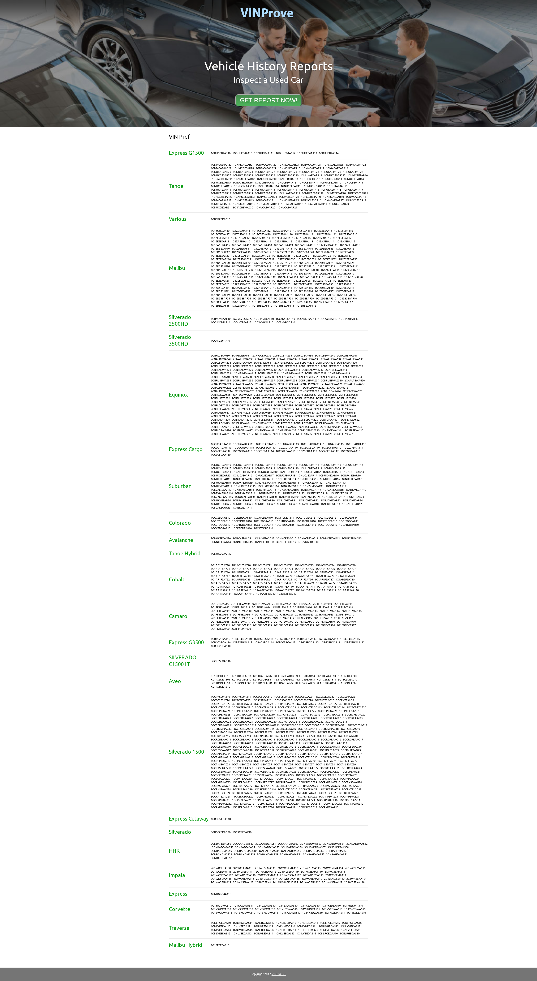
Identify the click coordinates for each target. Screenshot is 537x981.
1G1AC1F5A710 (286, 594)
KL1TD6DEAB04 (326, 683)
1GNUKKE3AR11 (221, 479)
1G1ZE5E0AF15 (301, 238)
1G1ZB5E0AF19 (240, 305)
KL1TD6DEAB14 (305, 676)
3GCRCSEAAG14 (308, 746)
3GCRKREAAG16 (243, 757)
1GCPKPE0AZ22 (307, 796)
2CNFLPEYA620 (308, 420)
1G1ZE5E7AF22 (240, 280)
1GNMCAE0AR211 (313, 168)
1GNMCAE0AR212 (337, 168)
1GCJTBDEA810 (285, 521)
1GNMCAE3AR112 (292, 204)
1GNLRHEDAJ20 (308, 930)
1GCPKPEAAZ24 (350, 779)
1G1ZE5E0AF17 (342, 238)
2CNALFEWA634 (331, 359)
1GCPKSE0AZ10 (220, 697)
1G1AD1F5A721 (304, 583)
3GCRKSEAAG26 (330, 786)
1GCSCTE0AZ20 (326, 736)
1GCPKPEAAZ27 (264, 782)
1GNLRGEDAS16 (352, 923)
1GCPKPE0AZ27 (262, 800)
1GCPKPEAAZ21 (285, 779)
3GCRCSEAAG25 (221, 771)
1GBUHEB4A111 (264, 153)
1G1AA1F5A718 (305, 590)
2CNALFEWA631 (265, 359)
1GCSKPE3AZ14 (327, 732)
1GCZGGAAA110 (287, 447)
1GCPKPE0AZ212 (221, 803)
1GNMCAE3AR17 (333, 200)
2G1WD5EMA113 (313, 875)
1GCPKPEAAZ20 (263, 779)
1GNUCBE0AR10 (266, 179)
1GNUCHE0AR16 (353, 465)
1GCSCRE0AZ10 (242, 832)
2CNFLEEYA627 (343, 434)
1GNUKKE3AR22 (332, 497)
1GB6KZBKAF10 (220, 219)
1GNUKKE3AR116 (268, 486)
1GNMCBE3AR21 (358, 193)
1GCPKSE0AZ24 (241, 764)
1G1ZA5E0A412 (241, 288)
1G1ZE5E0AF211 (243, 259)
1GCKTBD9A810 (220, 528)
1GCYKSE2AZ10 (241, 736)
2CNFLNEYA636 (304, 398)
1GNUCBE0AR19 (308, 182)
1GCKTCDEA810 (242, 528)
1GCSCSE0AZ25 (241, 700)
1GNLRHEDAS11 (286, 930)
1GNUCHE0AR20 (264, 500)
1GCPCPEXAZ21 (220, 711)
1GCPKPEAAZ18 (307, 807)
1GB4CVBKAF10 (221, 319)
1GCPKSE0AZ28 (325, 764)
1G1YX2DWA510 (290, 913)
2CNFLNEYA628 (346, 416)
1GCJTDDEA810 (327, 521)
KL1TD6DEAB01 (262, 683)
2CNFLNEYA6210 (242, 420)
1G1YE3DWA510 (287, 905)
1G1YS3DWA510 (243, 909)
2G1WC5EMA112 (288, 868)
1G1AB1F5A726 (325, 569)
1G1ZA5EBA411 (261, 241)
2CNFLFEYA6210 (282, 412)
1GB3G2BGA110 (221, 646)
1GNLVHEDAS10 (285, 926)
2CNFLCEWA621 (266, 391)
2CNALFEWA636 (221, 362)
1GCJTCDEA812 (305, 517)
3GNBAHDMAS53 (267, 854)
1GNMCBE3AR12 (244, 179)
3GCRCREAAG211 (289, 721)
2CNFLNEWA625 (309, 366)
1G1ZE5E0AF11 (220, 238)
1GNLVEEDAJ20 (220, 926)
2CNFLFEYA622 (261, 409)
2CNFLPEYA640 (220, 377)
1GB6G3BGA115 (350, 639)
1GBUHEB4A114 (329, 153)
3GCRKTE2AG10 (307, 757)
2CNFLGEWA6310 (308, 430)
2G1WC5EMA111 (265, 868)
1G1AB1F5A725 (304, 569)
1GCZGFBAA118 (350, 451)
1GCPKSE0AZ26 (283, 764)
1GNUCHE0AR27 (265, 504)
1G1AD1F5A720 (283, 583)
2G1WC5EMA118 (266, 871)
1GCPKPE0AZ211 (349, 800)
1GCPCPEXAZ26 (327, 711)
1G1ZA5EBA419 (283, 245)
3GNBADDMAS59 (221, 851)
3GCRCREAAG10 (348, 736)
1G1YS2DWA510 (221, 909)
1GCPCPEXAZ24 (285, 711)
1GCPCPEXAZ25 (306, 711)
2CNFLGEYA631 (241, 355)
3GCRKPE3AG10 (262, 736)
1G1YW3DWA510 (244, 913)
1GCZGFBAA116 (307, 451)
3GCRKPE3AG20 (286, 750)
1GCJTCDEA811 (284, 517)
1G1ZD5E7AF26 (220, 266)
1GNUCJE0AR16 (242, 475)
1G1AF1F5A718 (241, 576)
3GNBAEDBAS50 (268, 851)
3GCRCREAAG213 (336, 721)
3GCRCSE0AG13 (222, 729)
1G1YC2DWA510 (265, 905)
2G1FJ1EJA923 (324, 614)
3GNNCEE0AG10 (286, 538)
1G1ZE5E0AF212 (264, 259)
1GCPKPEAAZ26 (242, 782)
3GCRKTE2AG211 (221, 796)
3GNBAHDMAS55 (313, 854)
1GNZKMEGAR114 (317, 493)
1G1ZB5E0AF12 (240, 302)
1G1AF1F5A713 (282, 572)
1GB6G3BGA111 (263, 639)
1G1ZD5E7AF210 (304, 266)
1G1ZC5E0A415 (323, 231)
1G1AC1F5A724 (325, 565)
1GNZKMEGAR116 (222, 497)
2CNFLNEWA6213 (336, 370)
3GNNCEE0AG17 (286, 542)
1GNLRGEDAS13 (286, 923)
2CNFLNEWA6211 (289, 370)
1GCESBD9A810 (242, 517)
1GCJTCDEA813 (326, 517)
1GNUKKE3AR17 (352, 479)
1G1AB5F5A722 (241, 583)
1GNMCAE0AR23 (288, 165)
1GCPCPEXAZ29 (242, 714)
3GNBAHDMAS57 (221, 858)
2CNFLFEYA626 (343, 409)
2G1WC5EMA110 (243, 868)
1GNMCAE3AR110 (244, 204)
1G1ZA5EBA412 (282, 241)
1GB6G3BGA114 (328, 639)
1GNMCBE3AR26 (311, 197)
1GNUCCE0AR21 (221, 207)
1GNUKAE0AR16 (331, 189)
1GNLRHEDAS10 (264, 930)
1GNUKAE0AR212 (334, 175)
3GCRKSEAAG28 (221, 789)
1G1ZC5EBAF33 (348, 259)
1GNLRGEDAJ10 (328, 933)
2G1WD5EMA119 (311, 879)
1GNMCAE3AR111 (268, 204)
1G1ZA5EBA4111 (327, 245)
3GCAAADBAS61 (265, 844)
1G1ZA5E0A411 (220, 288)
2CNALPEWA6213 (337, 387)
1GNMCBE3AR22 (222, 197)
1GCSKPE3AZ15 (348, 732)
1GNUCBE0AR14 (354, 179)
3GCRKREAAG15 (221, 757)
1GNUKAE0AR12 (243, 189)
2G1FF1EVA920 (240, 604)
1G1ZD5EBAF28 (283, 298)
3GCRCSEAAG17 (221, 750)
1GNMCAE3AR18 (355, 200)
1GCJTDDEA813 (242, 525)
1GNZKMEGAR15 (266, 490)
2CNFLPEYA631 (263, 362)
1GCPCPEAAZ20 (243, 768)
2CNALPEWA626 (332, 384)
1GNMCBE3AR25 (289, 197)
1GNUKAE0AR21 (243, 172)
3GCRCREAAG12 (243, 739)
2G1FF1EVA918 (343, 607)
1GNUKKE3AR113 (335, 482)
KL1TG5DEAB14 (326, 679)
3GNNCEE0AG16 (264, 542)
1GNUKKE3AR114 (221, 486)
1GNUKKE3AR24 (221, 500)
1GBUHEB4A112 (285, 153)
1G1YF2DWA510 (309, 905)
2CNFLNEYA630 (327, 395)
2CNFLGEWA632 (287, 427)
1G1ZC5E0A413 (281, 231)
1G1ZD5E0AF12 (220, 291)
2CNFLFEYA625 (323, 409)
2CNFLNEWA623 (265, 366)
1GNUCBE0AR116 (314, 186)
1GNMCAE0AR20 (221, 165)
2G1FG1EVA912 (241, 625)
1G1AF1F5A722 (220, 579)
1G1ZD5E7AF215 (265, 270)
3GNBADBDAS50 (290, 851)
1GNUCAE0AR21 (287, 207)
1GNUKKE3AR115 (244, 486)
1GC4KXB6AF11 (306, 319)
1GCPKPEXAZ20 (242, 779)
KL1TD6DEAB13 (284, 676)
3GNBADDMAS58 (338, 847)
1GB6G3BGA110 (242, 639)
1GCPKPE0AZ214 (266, 803)
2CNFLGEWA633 (308, 427)
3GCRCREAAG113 (336, 743)
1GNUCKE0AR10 (329, 475)
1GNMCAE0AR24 (311, 165)
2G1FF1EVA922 (281, 604)
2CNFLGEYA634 (303, 355)
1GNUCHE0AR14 (309, 465)
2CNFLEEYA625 (302, 434)
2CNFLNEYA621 (346, 412)
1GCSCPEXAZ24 (262, 775)
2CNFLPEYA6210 (221, 427)
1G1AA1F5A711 (305, 586)
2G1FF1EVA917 (323, 607)
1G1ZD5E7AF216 (288, 270)
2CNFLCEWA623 (309, 391)
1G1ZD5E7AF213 (221, 270)
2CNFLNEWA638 (287, 380)
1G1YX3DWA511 (335, 913)
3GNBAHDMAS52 (244, 854)
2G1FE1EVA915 (302, 618)
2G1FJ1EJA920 (264, 614)
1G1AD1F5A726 (262, 586)
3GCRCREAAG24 (287, 718)
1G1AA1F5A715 (241, 590)
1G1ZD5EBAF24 (346, 295)
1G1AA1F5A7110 (348, 590)
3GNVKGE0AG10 (308, 542)
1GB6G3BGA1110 (307, 642)
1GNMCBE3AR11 (222, 179)
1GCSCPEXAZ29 (220, 779)
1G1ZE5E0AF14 (281, 238)
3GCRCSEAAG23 (330, 768)
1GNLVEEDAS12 (220, 933)
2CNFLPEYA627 (303, 423)
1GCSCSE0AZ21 (304, 697)
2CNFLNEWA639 (309, 380)
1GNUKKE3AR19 (243, 482)
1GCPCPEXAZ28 (220, 714)
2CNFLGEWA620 (304, 412)
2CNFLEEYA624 (281, 434)
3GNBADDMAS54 (245, 847)
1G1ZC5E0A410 (220, 231)
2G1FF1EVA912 (220, 607)
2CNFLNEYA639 (220, 402)
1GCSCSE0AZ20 (283, 697)
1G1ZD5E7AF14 (303, 248)
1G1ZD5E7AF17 (220, 252)
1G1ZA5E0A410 (344, 284)
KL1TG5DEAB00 (347, 676)
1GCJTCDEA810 (263, 517)
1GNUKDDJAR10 (221, 554)
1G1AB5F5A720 (345, 579)
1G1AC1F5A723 (304, 565)
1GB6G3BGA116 (221, 642)
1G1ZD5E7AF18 (241, 252)
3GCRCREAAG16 (331, 739)
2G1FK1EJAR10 (325, 621)
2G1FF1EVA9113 (307, 611)
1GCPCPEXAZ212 (309, 714)
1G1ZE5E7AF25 (301, 280)
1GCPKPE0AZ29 (305, 800)
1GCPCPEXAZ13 (242, 761)
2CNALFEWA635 (353, 359)
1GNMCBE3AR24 (267, 197)
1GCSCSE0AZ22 (324, 697)
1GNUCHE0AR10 (221, 465)
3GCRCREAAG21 (221, 718)
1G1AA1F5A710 (284, 586)
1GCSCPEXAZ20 (329, 771)
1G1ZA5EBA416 (220, 245)
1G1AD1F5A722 (325, 583)
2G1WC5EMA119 (288, 871)
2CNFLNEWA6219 (339, 373)
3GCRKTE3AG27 (327, 704)
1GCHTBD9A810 (263, 521)
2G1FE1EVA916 (323, 618)
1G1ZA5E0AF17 (303, 273)
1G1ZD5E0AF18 (344, 291)
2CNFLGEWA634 (330, 427)
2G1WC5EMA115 (355, 868)
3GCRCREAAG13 (265, 739)
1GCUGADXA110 (221, 444)
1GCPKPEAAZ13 (353, 803)
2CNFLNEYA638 (346, 398)
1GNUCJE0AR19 (307, 475)
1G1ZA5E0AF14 (241, 273)
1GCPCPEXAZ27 (349, 711)
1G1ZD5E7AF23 (303, 263)
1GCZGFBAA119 (221, 455)
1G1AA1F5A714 (220, 590)
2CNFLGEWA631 (265, 427)
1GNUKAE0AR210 (287, 175)
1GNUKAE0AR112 (312, 193)
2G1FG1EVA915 (304, 625)
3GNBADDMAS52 (357, 844)
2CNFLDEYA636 (283, 405)
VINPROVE (279, 974)
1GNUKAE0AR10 (337, 186)
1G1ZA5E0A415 (303, 288)
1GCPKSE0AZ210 (221, 768)
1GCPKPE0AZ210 (327, 800)
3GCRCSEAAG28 (286, 771)
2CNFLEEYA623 (261, 434)
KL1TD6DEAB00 (241, 683)
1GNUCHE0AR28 (287, 504)
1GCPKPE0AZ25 (220, 800)
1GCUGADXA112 (266, 444)
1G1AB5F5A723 (262, 583)
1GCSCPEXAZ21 (350, 771)
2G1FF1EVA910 (322, 604)
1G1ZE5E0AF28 (322, 256)
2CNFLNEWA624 (287, 366)
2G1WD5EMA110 (245, 875)
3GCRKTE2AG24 (220, 793)
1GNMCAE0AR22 (266, 165)
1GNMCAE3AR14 (266, 200)
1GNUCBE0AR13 (332, 179)
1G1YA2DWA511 (243, 905)
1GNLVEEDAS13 (242, 933)
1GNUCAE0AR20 (265, 207)
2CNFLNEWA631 (286, 377)
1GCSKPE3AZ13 (306, 732)
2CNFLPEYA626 (282, 423)
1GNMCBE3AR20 (335, 193)
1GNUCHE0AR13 (287, 465)
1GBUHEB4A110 (242, 153)
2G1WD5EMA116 (243, 879)
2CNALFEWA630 (243, 359)
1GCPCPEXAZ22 (242, 711)
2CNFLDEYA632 (350, 402)
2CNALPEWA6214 (222, 391)
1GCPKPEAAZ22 (306, 779)
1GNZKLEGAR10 (309, 504)
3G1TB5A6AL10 (326, 676)
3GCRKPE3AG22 (329, 750)
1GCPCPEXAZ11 (350, 757)
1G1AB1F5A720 (346, 565)
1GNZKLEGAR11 (330, 504)
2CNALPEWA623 (265, 384)
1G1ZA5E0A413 (261, 288)
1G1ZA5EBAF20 (240, 284)
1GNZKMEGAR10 (291, 486)
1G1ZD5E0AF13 (241, 291)
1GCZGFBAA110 (331, 447)
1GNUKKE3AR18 (221, 482)
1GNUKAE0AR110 (265, 193)
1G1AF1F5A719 (261, 576)
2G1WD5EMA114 (335, 875)
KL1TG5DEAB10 (241, 679)
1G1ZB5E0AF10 (347, 298)
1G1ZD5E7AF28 (261, 266)
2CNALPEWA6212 (314, 387)
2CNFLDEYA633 (220, 405)
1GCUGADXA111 (243, 444)
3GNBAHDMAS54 (290, 854)
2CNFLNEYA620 (325, 412)
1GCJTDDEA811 (348, 521)
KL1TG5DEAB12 (284, 679)
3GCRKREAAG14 (352, 754)
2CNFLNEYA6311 (264, 402)
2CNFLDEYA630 (308, 402)
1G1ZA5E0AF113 (288, 277)
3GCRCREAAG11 (221, 739)
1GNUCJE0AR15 (221, 475)
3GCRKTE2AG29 (327, 793)
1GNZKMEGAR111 (246, 493)
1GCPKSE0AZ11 (241, 697)
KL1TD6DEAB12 (262, 676)
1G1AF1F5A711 (241, 572)
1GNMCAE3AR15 (288, 200)
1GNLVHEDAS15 (243, 930)
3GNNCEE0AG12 (330, 538)
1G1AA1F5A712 (326, 586)
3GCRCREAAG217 (292, 725)
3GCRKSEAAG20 (352, 782)
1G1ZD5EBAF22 (304, 295)
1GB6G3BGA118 (264, 642)
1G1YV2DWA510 (332, 909)
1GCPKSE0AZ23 (220, 764)
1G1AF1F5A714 (303, 572)
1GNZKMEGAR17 (311, 490)
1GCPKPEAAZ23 (328, 779)
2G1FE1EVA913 (261, 618)
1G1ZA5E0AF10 (309, 270)
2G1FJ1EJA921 (284, 614)
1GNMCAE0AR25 (333, 165)
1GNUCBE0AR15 (221, 182)
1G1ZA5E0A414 (282, 288)
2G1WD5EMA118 (289, 879)
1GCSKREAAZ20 (243, 796)
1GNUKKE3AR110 (265, 482)
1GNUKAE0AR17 (353, 189)
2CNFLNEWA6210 (265, 370)
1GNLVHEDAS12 (329, 926)
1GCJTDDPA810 (349, 525)
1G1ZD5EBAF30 (241, 295)
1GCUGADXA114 (311, 444)
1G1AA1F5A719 (326, 590)
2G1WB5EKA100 (221, 868)
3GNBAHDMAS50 (336, 851)
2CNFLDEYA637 (304, 405)
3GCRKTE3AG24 (263, 704)
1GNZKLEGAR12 (352, 504)
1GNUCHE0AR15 (331, 465)
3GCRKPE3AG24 (221, 754)
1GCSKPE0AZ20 (286, 757)
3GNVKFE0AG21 (243, 538)
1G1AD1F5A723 (347, 583)
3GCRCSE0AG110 (221, 732)
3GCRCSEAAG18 (243, 750)
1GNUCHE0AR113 (221, 472)
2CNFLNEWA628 (221, 370)
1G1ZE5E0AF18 (220, 241)
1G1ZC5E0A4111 (305, 234)
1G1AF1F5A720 (324, 576)
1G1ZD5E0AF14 (261, 291)
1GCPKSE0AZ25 (262, 764)
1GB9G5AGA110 (221, 819)
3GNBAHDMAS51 (221, 854)
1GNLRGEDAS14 (308, 923)
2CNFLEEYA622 (240, 434)
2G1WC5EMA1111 (336, 871)
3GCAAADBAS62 (288, 844)
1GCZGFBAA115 (285, 451)
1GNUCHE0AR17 (221, 468)
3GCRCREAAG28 (221, 721)
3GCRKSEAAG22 (243, 786)
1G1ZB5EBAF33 (323, 284)
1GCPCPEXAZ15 (285, 761)
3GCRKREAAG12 (308, 754)
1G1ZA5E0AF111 (243, 277)
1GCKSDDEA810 (242, 521)
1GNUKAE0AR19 (243, 193)
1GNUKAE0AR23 (287, 172)
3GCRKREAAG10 (264, 754)
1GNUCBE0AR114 (268, 186)
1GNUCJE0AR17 (264, 475)
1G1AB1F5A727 (346, 569)
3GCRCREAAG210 (265, 721)
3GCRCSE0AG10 (314, 725)
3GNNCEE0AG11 (308, 538)
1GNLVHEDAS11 (307, 926)
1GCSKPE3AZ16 (220, 736)
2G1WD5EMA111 (267, 875)
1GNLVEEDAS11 (351, 930)
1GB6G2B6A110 (220, 639)
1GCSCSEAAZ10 (262, 697)
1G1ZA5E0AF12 (350, 270)
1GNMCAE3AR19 (221, 204)
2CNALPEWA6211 (290, 387)
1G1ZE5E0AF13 (261, 238)
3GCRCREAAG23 (265, 718)
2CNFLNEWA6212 (312, 370)
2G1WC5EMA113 (310, 868)
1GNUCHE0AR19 (265, 468)
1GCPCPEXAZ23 (263, 711)
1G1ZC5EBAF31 (306, 259)
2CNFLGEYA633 (282, 355)
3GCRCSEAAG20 (265, 768)
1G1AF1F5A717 (220, 576)
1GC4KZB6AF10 (220, 340)
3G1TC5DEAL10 (347, 679)
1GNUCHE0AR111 (311, 468)
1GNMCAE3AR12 (221, 200)
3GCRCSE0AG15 (264, 729)
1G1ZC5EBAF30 (285, 259)
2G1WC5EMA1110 (312, 871)
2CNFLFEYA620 (220, 409)
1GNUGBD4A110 (221, 894)
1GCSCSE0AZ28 (303, 700)
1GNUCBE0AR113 (244, 186)
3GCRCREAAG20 (355, 714)
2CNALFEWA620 (242, 377)
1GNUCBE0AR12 (310, 179)
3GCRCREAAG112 (312, 743)
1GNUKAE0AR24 (309, 172)
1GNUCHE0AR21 (286, 500)
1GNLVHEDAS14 (221, 930)
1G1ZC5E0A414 (302, 231)
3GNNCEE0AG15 (243, 542)
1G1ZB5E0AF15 (302, 302)
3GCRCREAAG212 (312, 721)
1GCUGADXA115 (333, 444)
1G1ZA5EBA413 (303, 241)
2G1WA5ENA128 (354, 882)
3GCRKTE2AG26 (263, 793)
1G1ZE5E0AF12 (240, 238)
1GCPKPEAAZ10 (288, 803)
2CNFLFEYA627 (220, 412)
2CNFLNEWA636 (243, 380)
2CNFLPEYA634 (325, 362)
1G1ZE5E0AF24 (240, 256)
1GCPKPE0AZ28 (284, 800)
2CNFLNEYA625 (283, 416)
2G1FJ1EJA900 (220, 604)
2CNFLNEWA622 (243, 366)
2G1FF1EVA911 (343, 604)
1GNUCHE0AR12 (265, 465)
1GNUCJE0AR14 (354, 472)
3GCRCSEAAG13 (286, 746)
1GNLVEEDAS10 (329, 930)
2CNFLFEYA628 (240, 412)
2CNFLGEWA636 (221, 430)
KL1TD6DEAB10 (220, 676)
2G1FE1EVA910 (344, 614)
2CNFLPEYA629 (344, 423)
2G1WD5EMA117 (266, 879)
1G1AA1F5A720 (282, 576)
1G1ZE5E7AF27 (342, 280)
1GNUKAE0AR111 (289, 193)
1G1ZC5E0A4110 (282, 234)
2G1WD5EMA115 (221, 879)
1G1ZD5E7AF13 (282, 248)
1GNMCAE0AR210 (289, 168)
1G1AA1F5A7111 (221, 594)
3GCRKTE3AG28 (349, 704)
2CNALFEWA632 (287, 359)
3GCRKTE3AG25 (285, 704)
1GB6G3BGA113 (307, 639)
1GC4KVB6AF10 (264, 319)
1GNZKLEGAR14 (242, 507)
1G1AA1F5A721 (304, 576)
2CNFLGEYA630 (220, 355)
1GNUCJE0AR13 (332, 472)
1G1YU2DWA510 (287, 909)
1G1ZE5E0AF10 (348, 234)
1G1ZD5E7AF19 (261, 252)
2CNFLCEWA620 (244, 391)
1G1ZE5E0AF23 (220, 256)
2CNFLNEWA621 (221, 366)
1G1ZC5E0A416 (343, 231)
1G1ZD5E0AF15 (282, 291)
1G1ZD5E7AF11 (241, 248)
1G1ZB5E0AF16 (323, 302)
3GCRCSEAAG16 (352, 746)
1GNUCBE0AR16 (243, 182)
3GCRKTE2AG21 (309, 789)
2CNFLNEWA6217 (292, 373)
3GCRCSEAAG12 (264, 746)
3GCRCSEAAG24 (352, 768)
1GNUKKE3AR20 (288, 497)
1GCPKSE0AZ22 (347, 761)
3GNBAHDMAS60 (313, 851)
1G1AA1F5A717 (284, 590)
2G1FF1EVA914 (261, 607)
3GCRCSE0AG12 (357, 725)
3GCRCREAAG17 (353, 739)
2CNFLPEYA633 (304, 362)
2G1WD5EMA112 (290, 875)
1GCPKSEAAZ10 (284, 736)
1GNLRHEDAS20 (350, 933)
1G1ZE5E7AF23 (261, 280)
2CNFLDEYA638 (325, 405)
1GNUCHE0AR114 (245, 472)
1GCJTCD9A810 (306, 521)
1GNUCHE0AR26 (243, 504)
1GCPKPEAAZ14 (221, 807)
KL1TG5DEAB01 (220, 679)
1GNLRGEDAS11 (243, 923)
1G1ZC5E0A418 (240, 234)
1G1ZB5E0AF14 (281, 302)
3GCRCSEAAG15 (330, 746)
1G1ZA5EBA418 (262, 245)
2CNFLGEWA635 (352, 427)
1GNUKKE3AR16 (330, 479)
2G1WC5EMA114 (332, 868)
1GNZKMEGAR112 (270, 493)
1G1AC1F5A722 (283, 565)
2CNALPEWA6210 (266, 387)
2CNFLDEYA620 (306, 395)
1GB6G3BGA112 (285, 639)
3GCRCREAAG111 (289, 743)
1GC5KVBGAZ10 (263, 322)
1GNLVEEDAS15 (285, 933)
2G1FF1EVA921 (261, 604)
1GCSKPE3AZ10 (243, 732)
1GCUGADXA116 (355, 444)
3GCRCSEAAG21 (287, 768)
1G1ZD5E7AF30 (220, 263)
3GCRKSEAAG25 (308, 786)
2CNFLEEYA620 (354, 430)
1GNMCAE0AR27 (221, 168)
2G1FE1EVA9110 (262, 621)
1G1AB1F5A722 (241, 569)
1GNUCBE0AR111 (354, 182)
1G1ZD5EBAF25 (220, 298)
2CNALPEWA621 (221, 384)
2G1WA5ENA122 (221, 882)
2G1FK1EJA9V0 (304, 621)
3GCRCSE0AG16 (286, 729)
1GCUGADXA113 (288, 444)
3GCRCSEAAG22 (308, 768)
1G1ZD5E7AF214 (243, 270)
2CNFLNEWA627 (353, 366)
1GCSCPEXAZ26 (305, 775)
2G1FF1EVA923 (302, 604)
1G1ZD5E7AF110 (283, 252)
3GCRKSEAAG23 (264, 786)
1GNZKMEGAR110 (222, 493)
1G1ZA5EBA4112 (350, 245)
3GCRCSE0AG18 (329, 729)
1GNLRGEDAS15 (330, 923)
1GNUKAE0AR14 (287, 189)
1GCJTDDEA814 (263, 525)
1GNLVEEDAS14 (263, 933)
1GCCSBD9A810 (220, 517)
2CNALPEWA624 (288, 384)
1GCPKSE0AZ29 (346, 764)
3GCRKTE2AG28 (306, 793)
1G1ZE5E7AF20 (353, 277)
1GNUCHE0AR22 (308, 500)
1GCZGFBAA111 (353, 447)
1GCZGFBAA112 (221, 451)
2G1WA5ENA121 (356, 879)
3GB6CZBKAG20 (221, 832)
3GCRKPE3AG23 (351, 750)
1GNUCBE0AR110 (330, 182)
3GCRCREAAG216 (268, 725)
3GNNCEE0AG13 (352, 538)
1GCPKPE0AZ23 (328, 796)
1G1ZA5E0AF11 (330, 270)
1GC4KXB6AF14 (220, 322)
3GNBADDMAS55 (268, 847)
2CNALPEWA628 (221, 387)
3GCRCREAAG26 (331, 718)
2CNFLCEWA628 (264, 395)
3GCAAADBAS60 (243, 844)
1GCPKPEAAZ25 (221, 782)
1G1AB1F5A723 (262, 569)
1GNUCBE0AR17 (264, 182)
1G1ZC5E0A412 (261, 231)
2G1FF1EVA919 (220, 611)
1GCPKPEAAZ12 (332, 803)
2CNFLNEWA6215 (245, 373)
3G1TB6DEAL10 (220, 683)
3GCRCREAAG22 (243, 718)
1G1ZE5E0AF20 (304, 252)
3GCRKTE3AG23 (242, 704)
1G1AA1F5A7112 (243, 594)
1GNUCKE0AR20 (245, 497)
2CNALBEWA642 (221, 359)
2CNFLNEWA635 (221, 380)
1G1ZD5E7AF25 (344, 263)
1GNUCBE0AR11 (288, 179)
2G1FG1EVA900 (283, 621)
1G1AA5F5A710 (265, 594)
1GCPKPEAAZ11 (310, 803)
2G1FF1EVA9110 (241, 611)
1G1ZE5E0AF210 (221, 259)
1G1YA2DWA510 (221, 905)
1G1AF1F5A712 (261, 572)
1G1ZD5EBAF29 (304, 298)
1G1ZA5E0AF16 (282, 273)
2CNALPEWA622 (243, 384)
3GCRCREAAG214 (221, 725)
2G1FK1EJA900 (220, 629)
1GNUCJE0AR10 (268, 472)
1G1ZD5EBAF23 (325, 295)
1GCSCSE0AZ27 (282, 700)
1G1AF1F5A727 (324, 579)
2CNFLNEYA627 (325, 416)
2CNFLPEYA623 (220, 423)
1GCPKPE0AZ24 (349, 796)
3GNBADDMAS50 (310, 844)
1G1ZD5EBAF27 (262, 298)
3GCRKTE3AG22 (220, 704)
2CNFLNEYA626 (304, 416)
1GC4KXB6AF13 (348, 319)
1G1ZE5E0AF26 (281, 256)
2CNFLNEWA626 (331, 366)
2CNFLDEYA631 (329, 402)
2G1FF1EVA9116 (221, 614)
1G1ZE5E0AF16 (322, 238)
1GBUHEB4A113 (307, 153)
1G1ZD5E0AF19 (220, 295)
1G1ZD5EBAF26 (241, 298)
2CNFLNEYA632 (220, 398)
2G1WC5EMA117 (243, 871)
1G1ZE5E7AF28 (220, 284)
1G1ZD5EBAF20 (262, 295)
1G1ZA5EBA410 (240, 241)
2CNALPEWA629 (243, 387)
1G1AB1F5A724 (283, 569)
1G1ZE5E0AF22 (345, 252)
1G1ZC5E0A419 (261, 234)
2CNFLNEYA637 (325, 398)
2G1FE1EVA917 (343, 618)
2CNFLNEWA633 (330, 377)
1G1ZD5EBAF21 (283, 295)
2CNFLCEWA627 (242, 395)
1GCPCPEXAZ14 (263, 761)
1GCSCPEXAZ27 (326, 775)
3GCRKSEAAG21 (221, 786)
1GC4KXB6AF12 (327, 319)
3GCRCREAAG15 (309, 739)
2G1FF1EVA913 (240, 607)
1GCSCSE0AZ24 (220, 700)
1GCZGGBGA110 (310, 447)
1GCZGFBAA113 (242, 451)
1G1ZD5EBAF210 (326, 298)
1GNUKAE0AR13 (265, 189)
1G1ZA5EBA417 (241, 245)
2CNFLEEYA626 (323, 434)
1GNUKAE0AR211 (311, 175)
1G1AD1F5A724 (220, 586)
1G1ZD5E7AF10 (220, 248)
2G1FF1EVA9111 (263, 611)
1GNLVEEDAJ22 (263, 926)
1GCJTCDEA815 (220, 521)
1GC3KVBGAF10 (285, 322)
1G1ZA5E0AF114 (310, 277)
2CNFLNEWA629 (243, 370)
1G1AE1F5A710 (220, 565)
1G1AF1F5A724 (261, 579)
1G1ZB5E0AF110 (262, 305)
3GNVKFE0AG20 (221, 538)
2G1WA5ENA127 (332, 882)
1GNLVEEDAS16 (306, 933)
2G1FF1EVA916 (302, 607)
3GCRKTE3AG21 (346, 700)
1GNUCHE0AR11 (243, 465)
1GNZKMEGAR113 (294, 493)
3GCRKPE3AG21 (308, 750)
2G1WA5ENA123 (243, 882)
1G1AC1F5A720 (241, 565)
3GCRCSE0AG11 (336, 725)
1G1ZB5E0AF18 (220, 305)
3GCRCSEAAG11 (243, 746)
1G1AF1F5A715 (324, 572)
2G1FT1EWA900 (241, 629)
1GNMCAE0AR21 (243, 165)
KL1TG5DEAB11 (262, 679)
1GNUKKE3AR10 (351, 475)
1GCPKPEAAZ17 (285, 807)
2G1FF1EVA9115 (351, 611)
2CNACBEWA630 (243, 207)
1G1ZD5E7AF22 (282, 263)
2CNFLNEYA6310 (242, 402)
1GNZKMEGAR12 (336, 486)
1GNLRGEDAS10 (221, 923)
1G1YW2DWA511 (221, 913)
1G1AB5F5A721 (220, 583)
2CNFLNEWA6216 (268, 373)
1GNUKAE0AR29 (265, 175)
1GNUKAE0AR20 (221, 172)
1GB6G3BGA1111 (330, 642)
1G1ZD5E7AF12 (261, 248)
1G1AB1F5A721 (220, 569)
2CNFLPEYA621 (329, 420)
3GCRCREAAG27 (353, 718)
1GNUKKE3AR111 (288, 482)
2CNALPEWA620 (354, 380)
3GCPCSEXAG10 (221, 661)
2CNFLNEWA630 (264, 377)
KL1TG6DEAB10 (220, 686)
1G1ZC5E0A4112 (327, 234)
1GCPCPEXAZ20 (356, 707)
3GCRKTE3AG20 (324, 700)
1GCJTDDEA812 (220, 525)
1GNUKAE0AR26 (353, 172)
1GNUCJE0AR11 (289, 472)
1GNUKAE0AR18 (221, 193)
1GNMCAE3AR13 (243, 200)
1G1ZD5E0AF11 (344, 288)
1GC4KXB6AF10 (285, 319)
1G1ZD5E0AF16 (303, 291)
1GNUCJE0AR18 (285, 475)
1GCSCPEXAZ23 (241, 775)
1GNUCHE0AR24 (353, 500)
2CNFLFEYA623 (281, 409)
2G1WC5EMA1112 (222, 875)
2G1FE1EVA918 (220, 621)
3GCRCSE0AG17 (307, 729)
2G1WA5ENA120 (334, 879)
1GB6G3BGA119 (285, 642)
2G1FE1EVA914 (281, 618)
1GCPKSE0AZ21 (326, 761)
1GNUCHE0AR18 (243, 468)
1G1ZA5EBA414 (324, 241)
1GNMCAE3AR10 (333, 197)
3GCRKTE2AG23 (351, 789)
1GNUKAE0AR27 (221, 175)
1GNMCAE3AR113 (316, 204)
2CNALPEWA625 (310, 384)
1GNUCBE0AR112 (221, 186)
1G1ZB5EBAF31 (282, 284)
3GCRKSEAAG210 (265, 789)
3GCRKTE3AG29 (220, 707)
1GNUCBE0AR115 (291, 186)
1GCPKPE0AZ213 (243, 803)
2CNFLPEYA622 (350, 420)
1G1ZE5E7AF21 (220, 280)
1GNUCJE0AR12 (311, 472)
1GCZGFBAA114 (264, 451)
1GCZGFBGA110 (265, 447)
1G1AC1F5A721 (262, 565)
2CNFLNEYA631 (348, 395)
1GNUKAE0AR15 (309, 189)
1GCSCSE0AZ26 (261, 700)
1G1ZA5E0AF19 (344, 273)
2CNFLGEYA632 (261, 355)
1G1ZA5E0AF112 (265, 277)
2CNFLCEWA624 (331, 391)
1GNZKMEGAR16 (288, 490)
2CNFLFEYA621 (240, 409)
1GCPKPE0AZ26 (241, 800)
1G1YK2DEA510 (331, 905)
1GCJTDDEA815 (285, 525)
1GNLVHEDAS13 (350, 926)
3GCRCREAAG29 (243, 721)
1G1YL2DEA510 (356, 913)
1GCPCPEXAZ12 (220, 761)
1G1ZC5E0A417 (220, 234)
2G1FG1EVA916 (325, 625)
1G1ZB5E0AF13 (261, 302)
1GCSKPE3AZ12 (285, 732)
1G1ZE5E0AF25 (261, 256)
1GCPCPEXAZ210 (264, 714)
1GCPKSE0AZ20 (305, 761)
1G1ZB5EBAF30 (261, 284)
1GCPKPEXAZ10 (328, 807)
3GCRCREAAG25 (309, 718)
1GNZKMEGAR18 (333, 490)
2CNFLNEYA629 (220, 420)
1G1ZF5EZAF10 (220, 945)
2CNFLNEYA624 (262, 416)
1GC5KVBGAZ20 (242, 319)
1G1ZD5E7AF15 (324, 248)
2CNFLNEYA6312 (287, 402)
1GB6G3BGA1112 (354, 642)
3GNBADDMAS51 (333, 844)
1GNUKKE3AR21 (310, 497)
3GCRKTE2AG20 (287, 789)
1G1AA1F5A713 (347, 586)
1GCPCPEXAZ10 (329, 757)
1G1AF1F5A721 (345, 576)
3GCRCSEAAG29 (308, 771)
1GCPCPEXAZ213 (332, 714)
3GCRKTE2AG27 (285, 793)
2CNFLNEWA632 (308, 377)
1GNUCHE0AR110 (287, 468)
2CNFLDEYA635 (262, 405)
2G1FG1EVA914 (283, 625)
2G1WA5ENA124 (265, 882)
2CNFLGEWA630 (243, 427)
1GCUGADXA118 (243, 447)
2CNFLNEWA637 (265, 380)
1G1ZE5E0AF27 (301, 256)
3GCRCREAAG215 (245, 725)
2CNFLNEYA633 (241, 398)
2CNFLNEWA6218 (315, 373)
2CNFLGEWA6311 (332, 430)
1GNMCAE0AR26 (355, 165)
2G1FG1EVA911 (220, 625)
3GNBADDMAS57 (315, 847)
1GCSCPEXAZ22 (220, 775)
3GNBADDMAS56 (291, 847)
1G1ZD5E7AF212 (348, 266)
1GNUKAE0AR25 (331, 172)
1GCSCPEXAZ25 (284, 775)
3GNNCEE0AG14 (221, 542)
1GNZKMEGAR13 (221, 490)
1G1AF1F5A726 (303, 579)
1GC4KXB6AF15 (241, 322)
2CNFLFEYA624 (302, 409)
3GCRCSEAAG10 (221, 746)
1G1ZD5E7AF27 (241, 266)
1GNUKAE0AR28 (243, 175)
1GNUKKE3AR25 (243, 500)
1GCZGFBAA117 (329, 451)
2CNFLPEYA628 (324, 423)
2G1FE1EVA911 (220, 618)
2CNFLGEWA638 (264, 430)
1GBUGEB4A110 (221, 153)
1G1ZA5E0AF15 (261, 273)
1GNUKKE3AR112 (311, 482)
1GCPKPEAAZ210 (329, 782)
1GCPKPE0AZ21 (286, 796)
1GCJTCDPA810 (263, 528)
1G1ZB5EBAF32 (303, 284)
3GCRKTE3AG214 (334, 707)
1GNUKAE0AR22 (265, 172)
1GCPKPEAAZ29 (307, 782)
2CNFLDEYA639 (346, 405)
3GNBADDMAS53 (222, 847)
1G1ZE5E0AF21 (325, 252)
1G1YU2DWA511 (309, 909)
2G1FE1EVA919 (240, 621)
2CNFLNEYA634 (262, 398)
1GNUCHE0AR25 (221, 504)
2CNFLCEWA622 (287, 391)
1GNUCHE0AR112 (334, 468)
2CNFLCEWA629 (285, 395)
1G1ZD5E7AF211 (326, 266)
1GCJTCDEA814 (347, 517)
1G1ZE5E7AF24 (281, 280)
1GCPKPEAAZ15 (242, 807)
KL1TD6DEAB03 (305, 683)
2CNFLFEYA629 (261, 412)
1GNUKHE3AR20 (267, 497)
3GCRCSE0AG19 (350, 729)
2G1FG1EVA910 (346, 621)
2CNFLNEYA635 (283, 398)
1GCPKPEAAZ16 (264, 807)
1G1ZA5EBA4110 (305, 245)
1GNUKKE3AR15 (308, 479)
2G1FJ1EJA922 (304, 614)
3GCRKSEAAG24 (286, 786)
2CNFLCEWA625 (352, 391)
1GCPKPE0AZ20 (264, 796)
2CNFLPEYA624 (241, 423)
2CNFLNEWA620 (347, 362)
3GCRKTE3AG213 (311, 707)
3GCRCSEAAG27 (264, 771)
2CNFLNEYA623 (241, 416)
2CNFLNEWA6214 (221, 373)
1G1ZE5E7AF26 (322, 280)
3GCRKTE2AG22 (330, 789)
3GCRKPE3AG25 (242, 754)
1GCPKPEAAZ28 (285, 782)
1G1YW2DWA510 (354, 909)
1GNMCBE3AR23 (244, 197)
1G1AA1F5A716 (262, 590)
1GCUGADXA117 (221, 447)
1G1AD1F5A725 (241, 586)
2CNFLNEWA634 (352, 377)
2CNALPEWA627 (354, 384)
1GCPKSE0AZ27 (304, 764)
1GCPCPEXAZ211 (286, 714)
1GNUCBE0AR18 (286, 182)
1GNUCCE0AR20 (339, 204)
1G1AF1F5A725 (282, 579)
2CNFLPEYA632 (283, 362)
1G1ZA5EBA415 (345, 241)
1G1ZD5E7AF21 (261, 263)
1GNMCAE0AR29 (266, 168)
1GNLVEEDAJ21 (242, 926)
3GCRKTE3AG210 (242, 707)
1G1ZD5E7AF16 (344, 248)
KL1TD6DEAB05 (347, 683)
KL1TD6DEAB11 (241, 676)
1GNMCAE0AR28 (243, 168)
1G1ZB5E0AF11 (220, 302)
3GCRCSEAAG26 (243, 771)
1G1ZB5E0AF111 (284, 305)
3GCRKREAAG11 (286, 754)
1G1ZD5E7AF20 (241, 263)
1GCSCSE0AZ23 (345, 697)
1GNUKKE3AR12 (243, 479)
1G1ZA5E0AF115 (332, 277)
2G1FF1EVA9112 (285, 611)
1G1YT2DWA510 (265, 909)
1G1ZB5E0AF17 (343, 302)
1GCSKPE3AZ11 (264, 732)
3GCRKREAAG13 (330, 754)
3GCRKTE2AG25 (242, 793)
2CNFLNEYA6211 (264, 420)
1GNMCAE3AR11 (356, 197)
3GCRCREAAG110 (265, 743)
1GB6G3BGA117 (242, 642)
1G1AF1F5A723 (241, 579)
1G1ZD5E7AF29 (282, 266)
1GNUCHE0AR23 (331, 500)
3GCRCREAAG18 (221, 743)
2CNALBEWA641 (347, 355)
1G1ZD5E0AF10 (324, 288)
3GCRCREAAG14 (287, 739)
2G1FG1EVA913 (262, 625)
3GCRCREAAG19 (243, 743)
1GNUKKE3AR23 (354, 497)
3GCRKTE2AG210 (349, 793)
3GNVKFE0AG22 (264, 538)
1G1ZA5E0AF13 (220, 273)
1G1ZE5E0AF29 (342, 256)
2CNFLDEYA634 (241, 405)
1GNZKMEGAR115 (341, 493)
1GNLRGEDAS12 (264, 923)
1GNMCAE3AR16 (311, 200)
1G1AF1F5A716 (344, 572)
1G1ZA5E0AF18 (324, 273)
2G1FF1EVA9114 (329, 611)
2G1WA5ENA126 (310, 882)
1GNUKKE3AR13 (264, 479)
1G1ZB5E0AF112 (306, 305)
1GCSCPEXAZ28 (347, 775)
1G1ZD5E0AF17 (324, 291)
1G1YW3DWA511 (267, 913)
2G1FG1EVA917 (346, 625)
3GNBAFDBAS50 (221, 844)
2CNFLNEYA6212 (287, 420)
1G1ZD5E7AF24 (324, 263)
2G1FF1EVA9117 (243, 614)
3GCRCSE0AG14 (243, 729)
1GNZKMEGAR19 (355, 490)
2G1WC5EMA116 (221, 871)
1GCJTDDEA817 (327, 525)
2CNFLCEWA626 (221, 395)
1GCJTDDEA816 (306, 525)
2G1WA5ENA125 (288, 882)
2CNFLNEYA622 (220, 416)
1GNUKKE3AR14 (286, 479)
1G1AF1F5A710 (220, 572)
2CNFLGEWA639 (286, 430)
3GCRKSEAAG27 (352, 786)
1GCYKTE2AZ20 (305, 736)
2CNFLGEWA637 (243, 430)
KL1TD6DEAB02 (283, 683)
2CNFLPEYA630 (242, 362)
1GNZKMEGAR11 (313, 486)
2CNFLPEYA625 (261, 423)
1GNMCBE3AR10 (357, 175)
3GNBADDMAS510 (245, 851)
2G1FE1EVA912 (240, 618)
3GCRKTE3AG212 (288, 707)
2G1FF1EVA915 (281, 607)
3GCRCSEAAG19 (264, 750)
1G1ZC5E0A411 (240, 231)
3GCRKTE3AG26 (306, 704)
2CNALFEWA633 (309, 359)
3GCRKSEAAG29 (243, 789)
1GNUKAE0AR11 (221, 189)
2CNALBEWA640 (325, 355)
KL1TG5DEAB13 (305, 679)
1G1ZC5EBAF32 (327, 259)
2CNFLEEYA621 (220, 434)
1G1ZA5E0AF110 (221, 277)
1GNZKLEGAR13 (221, 507)
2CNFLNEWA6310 (332, 380)
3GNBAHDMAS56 (336, 854)
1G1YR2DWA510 (353, 905)
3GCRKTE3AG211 (265, 707)
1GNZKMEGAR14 (243, 490)
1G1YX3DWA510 (312, 913)
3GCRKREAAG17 (265, 757)
